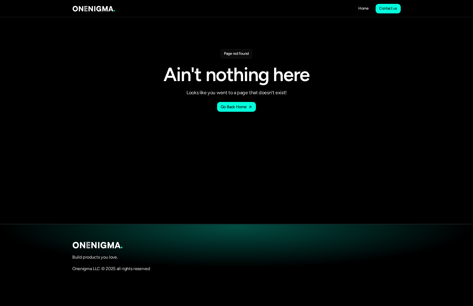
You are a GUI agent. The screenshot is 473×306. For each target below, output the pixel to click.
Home (363, 8)
